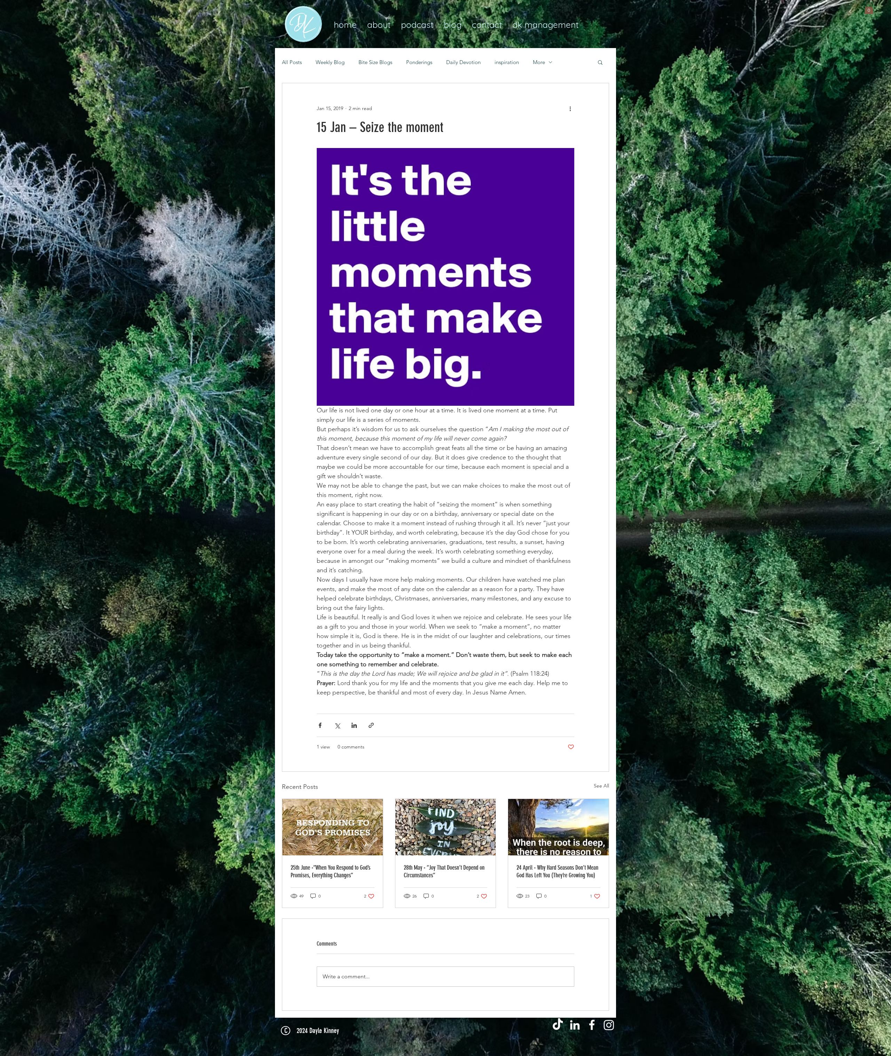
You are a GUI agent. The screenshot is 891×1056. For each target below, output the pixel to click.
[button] (869, 8)
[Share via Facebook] (320, 725)
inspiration (507, 62)
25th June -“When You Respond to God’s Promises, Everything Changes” (330, 871)
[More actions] (570, 108)
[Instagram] (609, 1025)
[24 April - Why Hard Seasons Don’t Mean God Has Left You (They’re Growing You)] (558, 827)
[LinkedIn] (575, 1025)
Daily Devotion (463, 62)
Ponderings (419, 62)
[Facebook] (592, 1025)
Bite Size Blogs (375, 62)
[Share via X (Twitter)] (337, 725)
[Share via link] (371, 725)
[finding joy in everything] (445, 827)
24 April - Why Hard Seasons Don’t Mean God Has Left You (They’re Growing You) (557, 871)
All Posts (292, 62)
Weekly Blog (330, 62)
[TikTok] (558, 1025)
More (539, 62)
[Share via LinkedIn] (354, 725)
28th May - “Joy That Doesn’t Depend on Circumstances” (444, 871)
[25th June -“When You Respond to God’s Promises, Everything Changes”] (332, 827)
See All (601, 786)
